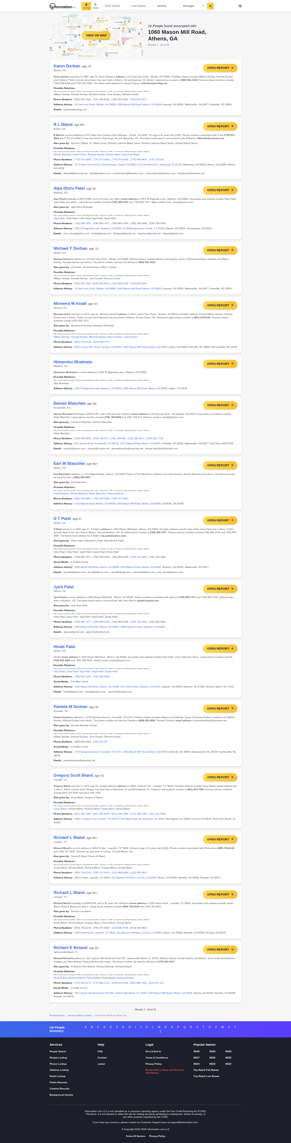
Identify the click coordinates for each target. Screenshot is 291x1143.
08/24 (196, 1063)
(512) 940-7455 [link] (120, 813)
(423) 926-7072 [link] (101, 342)
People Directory (57, 1015)
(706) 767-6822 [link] (120, 498)
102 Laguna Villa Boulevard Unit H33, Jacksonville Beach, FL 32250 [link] (110, 993)
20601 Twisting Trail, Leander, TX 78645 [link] (96, 818)
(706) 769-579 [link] (100, 438)
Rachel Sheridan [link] (62, 154)
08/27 (196, 1057)
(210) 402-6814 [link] (138, 872)
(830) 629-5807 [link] (82, 498)
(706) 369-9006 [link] (101, 676)
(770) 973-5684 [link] (101, 159)
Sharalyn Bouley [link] (96, 154)
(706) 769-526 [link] (118, 438)
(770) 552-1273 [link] (101, 982)
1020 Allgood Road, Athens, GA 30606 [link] (140, 567)
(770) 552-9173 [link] (82, 982)
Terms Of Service (135, 1136)
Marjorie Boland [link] (125, 977)
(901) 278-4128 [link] (82, 342)
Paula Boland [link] (93, 977)
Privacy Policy (154, 1063)
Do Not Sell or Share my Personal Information (164, 1071)
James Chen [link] (79, 154)
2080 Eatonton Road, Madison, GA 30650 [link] (142, 626)
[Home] (62, 6)
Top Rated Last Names (206, 1076)
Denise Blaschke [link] (79, 493)
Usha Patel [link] (72, 671)
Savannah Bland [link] (130, 154)
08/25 (228, 1057)
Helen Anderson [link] (115, 493)
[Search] (210, 6)
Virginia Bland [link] (113, 154)
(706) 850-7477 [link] (82, 621)
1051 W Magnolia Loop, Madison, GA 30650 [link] (98, 228)
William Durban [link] (62, 336)
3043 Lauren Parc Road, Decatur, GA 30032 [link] (98, 347)
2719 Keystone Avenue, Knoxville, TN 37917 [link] (98, 751)
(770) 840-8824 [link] (138, 159)
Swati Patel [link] (97, 671)
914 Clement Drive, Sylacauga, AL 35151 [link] (160, 164)
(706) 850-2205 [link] (82, 676)
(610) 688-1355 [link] (138, 982)
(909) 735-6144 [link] (82, 872)
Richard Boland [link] (77, 977)
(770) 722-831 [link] (156, 159)
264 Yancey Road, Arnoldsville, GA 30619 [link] (96, 443)
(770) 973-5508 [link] (120, 159)
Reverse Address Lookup (79, 1015)
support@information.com (184, 1122)
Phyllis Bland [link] (108, 808)
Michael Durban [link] (97, 336)
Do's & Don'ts (153, 1051)
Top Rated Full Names (206, 1070)
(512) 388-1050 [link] (138, 813)
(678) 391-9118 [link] (120, 982)
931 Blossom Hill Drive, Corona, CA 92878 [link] (133, 877)
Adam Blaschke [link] (97, 493)
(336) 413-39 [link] (100, 741)
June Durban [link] (130, 336)
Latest (101, 1063)
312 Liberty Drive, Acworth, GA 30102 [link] (140, 686)
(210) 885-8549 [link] (120, 872)
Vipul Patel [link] (59, 218)
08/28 (228, 1051)
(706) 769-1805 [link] (138, 621)
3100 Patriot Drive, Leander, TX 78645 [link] (95, 932)
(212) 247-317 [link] (156, 982)
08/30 (196, 1051)
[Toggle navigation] (240, 6)
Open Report (218, 68)
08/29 (212, 1051)
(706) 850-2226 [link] (101, 621)
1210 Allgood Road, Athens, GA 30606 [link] (140, 443)
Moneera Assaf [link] (112, 278)
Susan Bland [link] (60, 808)
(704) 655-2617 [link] (138, 99)
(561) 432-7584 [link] (82, 813)
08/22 (228, 1063)
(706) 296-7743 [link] (154, 438)
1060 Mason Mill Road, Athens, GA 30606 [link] (139, 104)
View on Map (96, 35)
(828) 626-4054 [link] (101, 283)
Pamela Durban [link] (79, 336)
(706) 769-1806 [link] (138, 557)
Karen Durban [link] (114, 336)
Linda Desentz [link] (61, 493)
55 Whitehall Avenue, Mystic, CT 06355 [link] (144, 228)
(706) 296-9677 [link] (136, 438)
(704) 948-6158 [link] (119, 283)
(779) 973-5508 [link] (82, 159)
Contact (102, 1057)
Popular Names (204, 1044)
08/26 (212, 1057)
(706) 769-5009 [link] (101, 498)
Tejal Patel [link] (84, 671)
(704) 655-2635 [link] (138, 283)
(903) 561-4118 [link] (82, 283)
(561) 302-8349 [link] (101, 813)
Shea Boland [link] (60, 977)
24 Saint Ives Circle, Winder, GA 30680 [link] (95, 104)
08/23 (212, 1063)
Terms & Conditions (157, 1057)
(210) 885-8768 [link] (120, 927)
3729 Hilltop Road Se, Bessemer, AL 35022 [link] (142, 818)
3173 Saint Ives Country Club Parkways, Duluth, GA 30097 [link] (105, 164)
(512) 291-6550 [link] (157, 813)
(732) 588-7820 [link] (82, 223)
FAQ (100, 1051)
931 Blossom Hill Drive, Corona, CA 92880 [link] (139, 932)
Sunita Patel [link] (111, 671)
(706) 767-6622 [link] (101, 872)
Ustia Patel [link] (59, 671)
